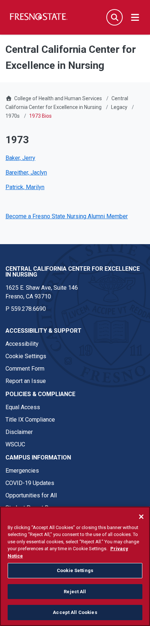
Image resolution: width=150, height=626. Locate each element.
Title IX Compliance (30, 419)
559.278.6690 (28, 308)
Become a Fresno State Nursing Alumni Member (66, 216)
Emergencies (22, 470)
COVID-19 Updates (29, 483)
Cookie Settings (25, 356)
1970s (12, 116)
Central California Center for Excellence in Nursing (72, 271)
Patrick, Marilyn (24, 187)
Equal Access (22, 407)
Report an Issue (25, 380)
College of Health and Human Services (58, 98)
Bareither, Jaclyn (26, 172)
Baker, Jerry (20, 157)
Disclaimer (19, 432)
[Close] (141, 517)
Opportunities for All (31, 495)
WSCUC (15, 444)
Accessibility (22, 343)
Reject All (75, 591)
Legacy (119, 107)
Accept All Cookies (75, 612)
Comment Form (24, 368)
